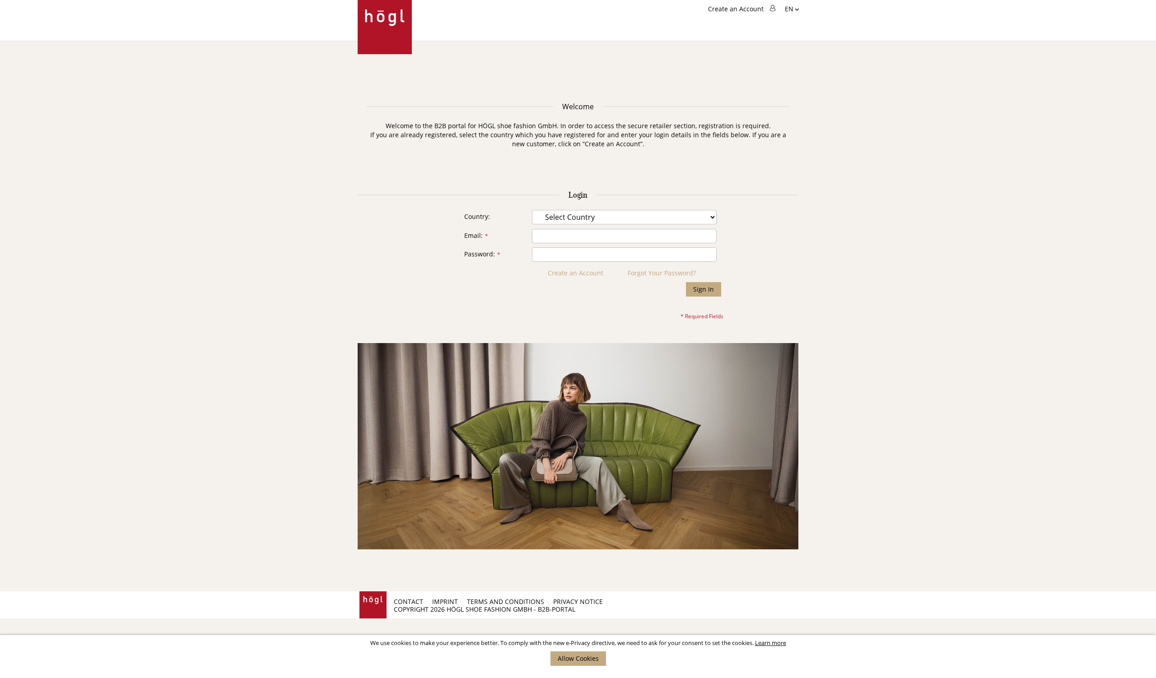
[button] (792, 9)
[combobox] (741, 62)
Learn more (770, 643)
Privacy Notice (578, 601)
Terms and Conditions (505, 601)
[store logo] (385, 27)
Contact (408, 601)
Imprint (445, 601)
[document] (578, 652)
